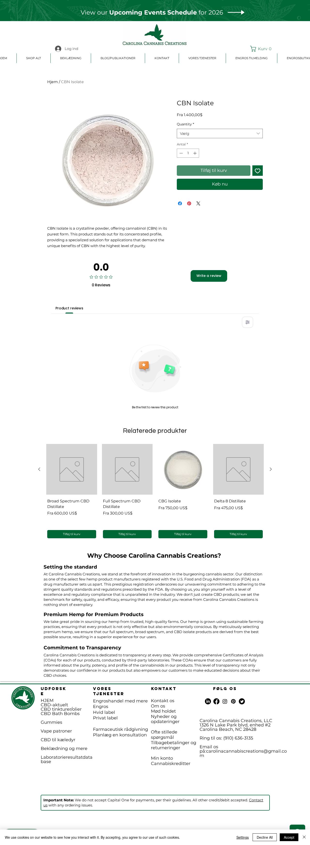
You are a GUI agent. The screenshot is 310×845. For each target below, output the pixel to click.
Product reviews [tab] (69, 308)
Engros (100, 706)
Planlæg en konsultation (120, 735)
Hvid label (104, 712)
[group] (155, 491)
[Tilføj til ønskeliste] (257, 170)
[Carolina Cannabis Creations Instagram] (225, 701)
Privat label (105, 718)
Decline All (265, 837)
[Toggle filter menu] (247, 322)
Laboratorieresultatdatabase (67, 759)
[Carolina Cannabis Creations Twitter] (242, 701)
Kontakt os (162, 700)
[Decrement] (181, 153)
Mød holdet (163, 711)
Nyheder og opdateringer (165, 719)
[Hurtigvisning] (71, 469)
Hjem (52, 82)
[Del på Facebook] (180, 203)
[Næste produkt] (271, 469)
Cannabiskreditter (170, 763)
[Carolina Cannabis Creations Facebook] (216, 701)
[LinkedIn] (208, 701)
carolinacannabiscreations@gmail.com (243, 753)
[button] (261, 49)
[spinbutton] (188, 153)
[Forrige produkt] (39, 469)
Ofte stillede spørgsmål (164, 734)
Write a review (208, 275)
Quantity (185, 124)
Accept (289, 837)
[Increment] (195, 153)
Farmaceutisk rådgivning (120, 729)
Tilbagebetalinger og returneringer (173, 745)
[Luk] (304, 837)
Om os (158, 706)
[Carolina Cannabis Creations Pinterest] (233, 701)
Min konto (162, 758)
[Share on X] (198, 203)
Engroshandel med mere (120, 701)
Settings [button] (242, 837)
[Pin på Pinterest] (189, 203)
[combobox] (220, 133)
